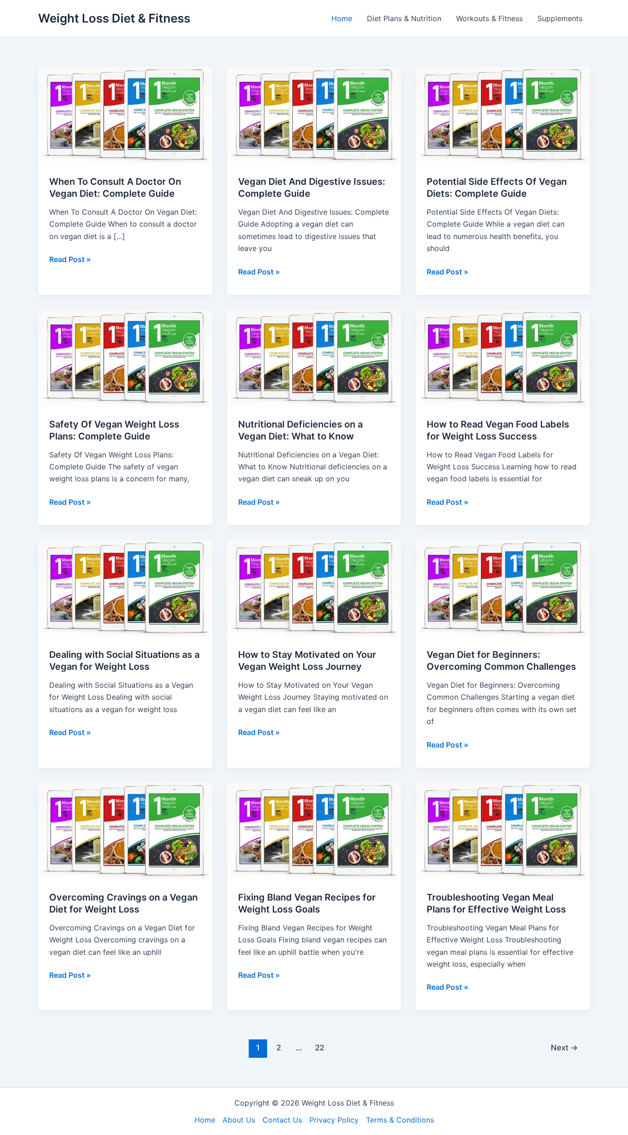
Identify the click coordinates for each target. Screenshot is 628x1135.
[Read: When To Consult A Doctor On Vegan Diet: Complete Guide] (125, 115)
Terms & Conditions (400, 1119)
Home (341, 18)
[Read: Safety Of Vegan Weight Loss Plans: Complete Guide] (125, 357)
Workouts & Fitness (489, 18)
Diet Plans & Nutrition (404, 18)
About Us (239, 1119)
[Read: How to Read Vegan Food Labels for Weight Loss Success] (503, 357)
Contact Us (282, 1119)
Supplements (559, 18)
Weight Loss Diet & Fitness (114, 18)
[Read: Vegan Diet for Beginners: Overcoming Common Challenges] (503, 588)
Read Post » (70, 259)
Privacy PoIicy (334, 1119)
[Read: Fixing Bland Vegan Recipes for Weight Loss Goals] (314, 830)
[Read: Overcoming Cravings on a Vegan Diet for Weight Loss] (125, 830)
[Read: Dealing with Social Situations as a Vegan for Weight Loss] (125, 588)
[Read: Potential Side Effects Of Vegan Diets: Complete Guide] (503, 115)
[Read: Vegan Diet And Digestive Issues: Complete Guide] (314, 115)
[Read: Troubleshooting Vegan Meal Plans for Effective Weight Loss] (503, 830)
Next (564, 1047)
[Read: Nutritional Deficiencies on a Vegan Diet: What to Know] (314, 357)
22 (319, 1047)
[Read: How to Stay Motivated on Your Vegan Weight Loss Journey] (314, 588)
